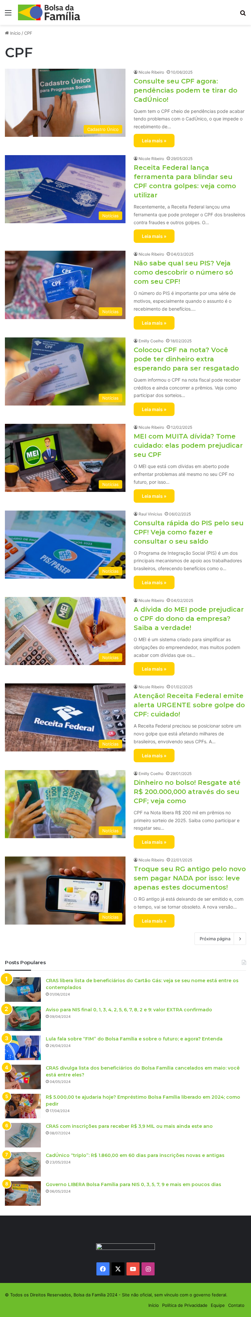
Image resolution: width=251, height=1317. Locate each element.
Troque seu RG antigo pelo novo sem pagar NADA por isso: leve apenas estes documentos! (190, 878)
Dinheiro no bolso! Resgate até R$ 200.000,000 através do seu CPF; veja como (187, 792)
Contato (236, 1305)
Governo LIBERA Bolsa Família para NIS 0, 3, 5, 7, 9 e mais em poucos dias (133, 1184)
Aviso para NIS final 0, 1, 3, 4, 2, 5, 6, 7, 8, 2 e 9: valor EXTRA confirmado (129, 1010)
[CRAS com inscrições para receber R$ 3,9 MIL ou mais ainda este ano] (23, 1135)
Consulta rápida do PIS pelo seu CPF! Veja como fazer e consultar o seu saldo (188, 532)
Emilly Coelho (151, 340)
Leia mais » (154, 140)
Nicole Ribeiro (151, 72)
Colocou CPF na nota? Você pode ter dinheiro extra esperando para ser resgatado (186, 359)
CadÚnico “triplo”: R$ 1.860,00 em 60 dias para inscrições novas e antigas (135, 1155)
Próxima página (215, 938)
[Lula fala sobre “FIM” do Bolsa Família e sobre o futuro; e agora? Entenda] (23, 1048)
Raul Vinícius (150, 514)
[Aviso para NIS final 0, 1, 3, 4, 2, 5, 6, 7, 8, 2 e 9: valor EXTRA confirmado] (23, 1018)
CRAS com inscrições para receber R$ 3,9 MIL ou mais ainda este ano (129, 1126)
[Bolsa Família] (49, 12)
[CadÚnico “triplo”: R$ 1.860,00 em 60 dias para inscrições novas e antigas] (23, 1164)
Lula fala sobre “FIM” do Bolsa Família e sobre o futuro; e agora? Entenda (134, 1039)
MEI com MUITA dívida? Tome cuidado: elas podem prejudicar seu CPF (188, 445)
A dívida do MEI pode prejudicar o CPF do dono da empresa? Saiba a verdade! (189, 618)
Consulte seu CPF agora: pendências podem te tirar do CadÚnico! (185, 90)
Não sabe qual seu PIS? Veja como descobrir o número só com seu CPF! (183, 272)
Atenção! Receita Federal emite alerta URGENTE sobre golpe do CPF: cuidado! (189, 705)
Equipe (218, 1305)
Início (15, 33)
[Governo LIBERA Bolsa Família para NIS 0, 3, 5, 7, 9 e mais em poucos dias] (23, 1193)
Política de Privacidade (185, 1305)
